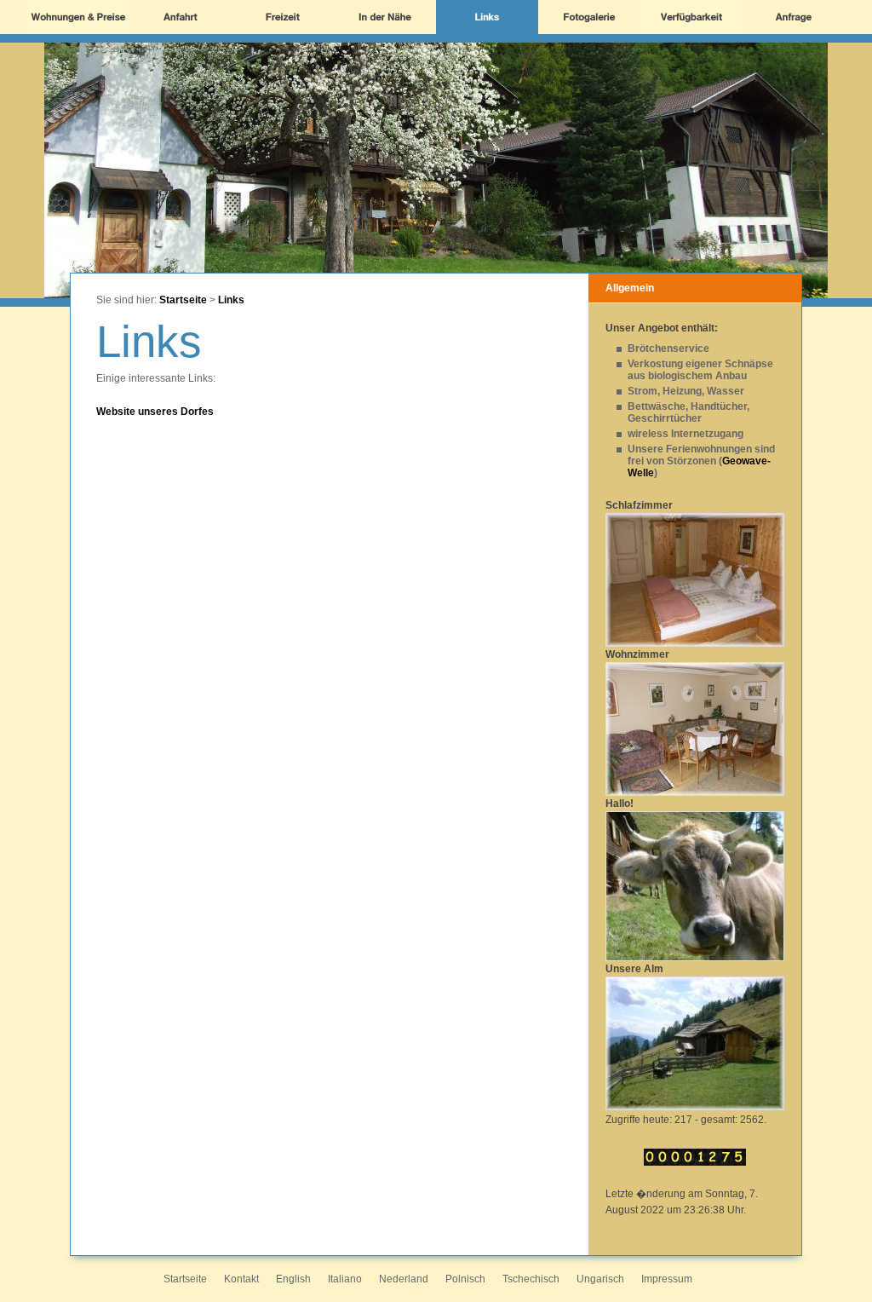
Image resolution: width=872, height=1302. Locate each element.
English (293, 1279)
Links (231, 300)
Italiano (345, 1279)
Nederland (403, 1279)
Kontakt (241, 1279)
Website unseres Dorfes (155, 412)
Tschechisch (530, 1279)
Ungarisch (600, 1279)
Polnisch (465, 1279)
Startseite (183, 300)
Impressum (666, 1279)
